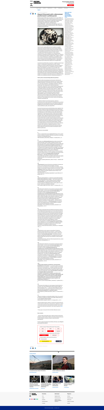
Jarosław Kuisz (66, 387)
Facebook (30, 13)
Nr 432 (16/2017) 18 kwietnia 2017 (42, 12)
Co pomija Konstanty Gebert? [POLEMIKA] (38, 370)
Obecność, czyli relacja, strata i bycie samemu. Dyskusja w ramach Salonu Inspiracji (35, 385)
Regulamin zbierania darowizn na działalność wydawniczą (58, 400)
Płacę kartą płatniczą (45, 341)
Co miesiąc (44, 335)
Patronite (68, 403)
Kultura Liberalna (35, 3)
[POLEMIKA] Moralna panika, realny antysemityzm (57, 384)
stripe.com (59, 341)
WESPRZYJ (70, 5)
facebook (29, 399)
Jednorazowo (54, 335)
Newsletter (43, 399)
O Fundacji (43, 403)
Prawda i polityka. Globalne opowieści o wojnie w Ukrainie (69, 384)
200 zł (50, 328)
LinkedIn (35, 13)
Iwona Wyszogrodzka (33, 372)
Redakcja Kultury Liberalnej (34, 388)
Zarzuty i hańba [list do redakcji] (59, 370)
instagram (32, 399)
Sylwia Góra (43, 388)
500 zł (43, 328)
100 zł (58, 328)
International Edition (45, 401)
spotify (37, 399)
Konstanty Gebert (55, 372)
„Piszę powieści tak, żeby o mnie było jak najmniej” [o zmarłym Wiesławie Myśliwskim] (46, 385)
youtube (31, 399)
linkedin (36, 399)
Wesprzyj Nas (69, 399)
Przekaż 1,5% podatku (70, 401)
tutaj (61, 306)
